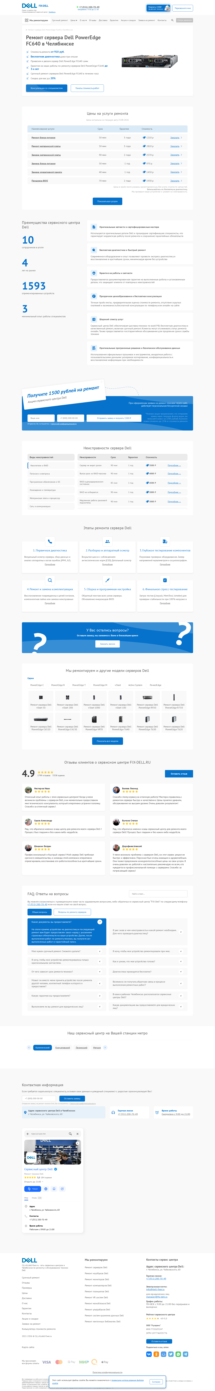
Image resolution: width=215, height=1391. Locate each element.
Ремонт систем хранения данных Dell (104, 1315)
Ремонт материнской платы (46, 146)
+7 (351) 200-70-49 (89, 7)
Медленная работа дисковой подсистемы (93, 501)
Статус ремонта (185, 20)
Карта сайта (28, 1347)
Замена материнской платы (46, 154)
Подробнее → (174, 465)
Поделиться (149, 1354)
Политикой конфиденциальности (83, 1103)
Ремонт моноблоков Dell (98, 1303)
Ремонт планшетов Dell (97, 1291)
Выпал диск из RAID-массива (93, 473)
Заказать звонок (107, 644)
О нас (82, 20)
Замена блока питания (43, 163)
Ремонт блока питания (43, 137)
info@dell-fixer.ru (155, 1289)
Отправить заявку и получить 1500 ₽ (114, 418)
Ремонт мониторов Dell (97, 1279)
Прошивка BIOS (40, 180)
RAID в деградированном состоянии (91, 482)
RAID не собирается (89, 492)
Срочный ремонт (60, 20)
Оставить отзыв (179, 773)
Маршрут (35, 1189)
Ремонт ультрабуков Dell (97, 1309)
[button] (29, 1047)
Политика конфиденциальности (107, 1372)
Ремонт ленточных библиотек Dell (103, 1321)
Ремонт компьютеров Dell (98, 1285)
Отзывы (92, 20)
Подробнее (50, 564)
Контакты (162, 20)
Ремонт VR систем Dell (96, 1297)
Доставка (103, 20)
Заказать (174, 137)
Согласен (156, 1381)
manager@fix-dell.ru (156, 1296)
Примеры (27, 1287)
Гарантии (114, 20)
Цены (72, 20)
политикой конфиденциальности (64, 424)
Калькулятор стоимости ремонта (39, 1329)
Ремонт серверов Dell (96, 1267)
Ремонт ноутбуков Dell (96, 1273)
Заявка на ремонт (146, 20)
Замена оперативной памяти (47, 172)
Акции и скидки (128, 20)
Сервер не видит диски (91, 465)
